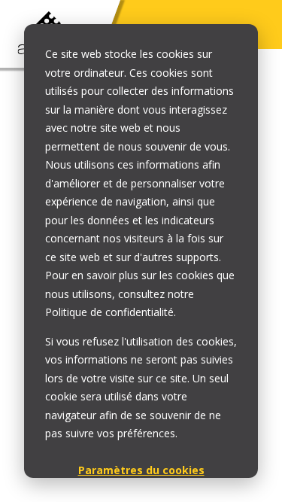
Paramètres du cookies (141, 470)
